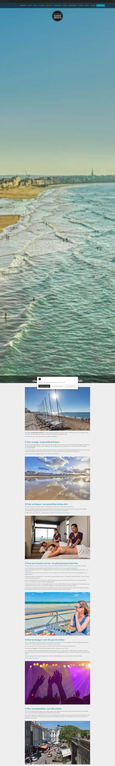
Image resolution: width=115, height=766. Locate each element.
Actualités (23, 5)
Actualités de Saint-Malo (61, 376)
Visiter (30, 5)
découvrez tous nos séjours (63, 513)
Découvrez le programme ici (32, 658)
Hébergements (73, 5)
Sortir (35, 5)
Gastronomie (57, 5)
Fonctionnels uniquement (57, 386)
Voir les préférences (70, 386)
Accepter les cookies (44, 386)
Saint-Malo (51, 376)
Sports (65, 5)
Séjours (81, 5)
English (7, 1)
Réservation (100, 5)
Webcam (93, 5)
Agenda (87, 5)
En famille (42, 5)
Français (3, 1)
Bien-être (49, 5)
